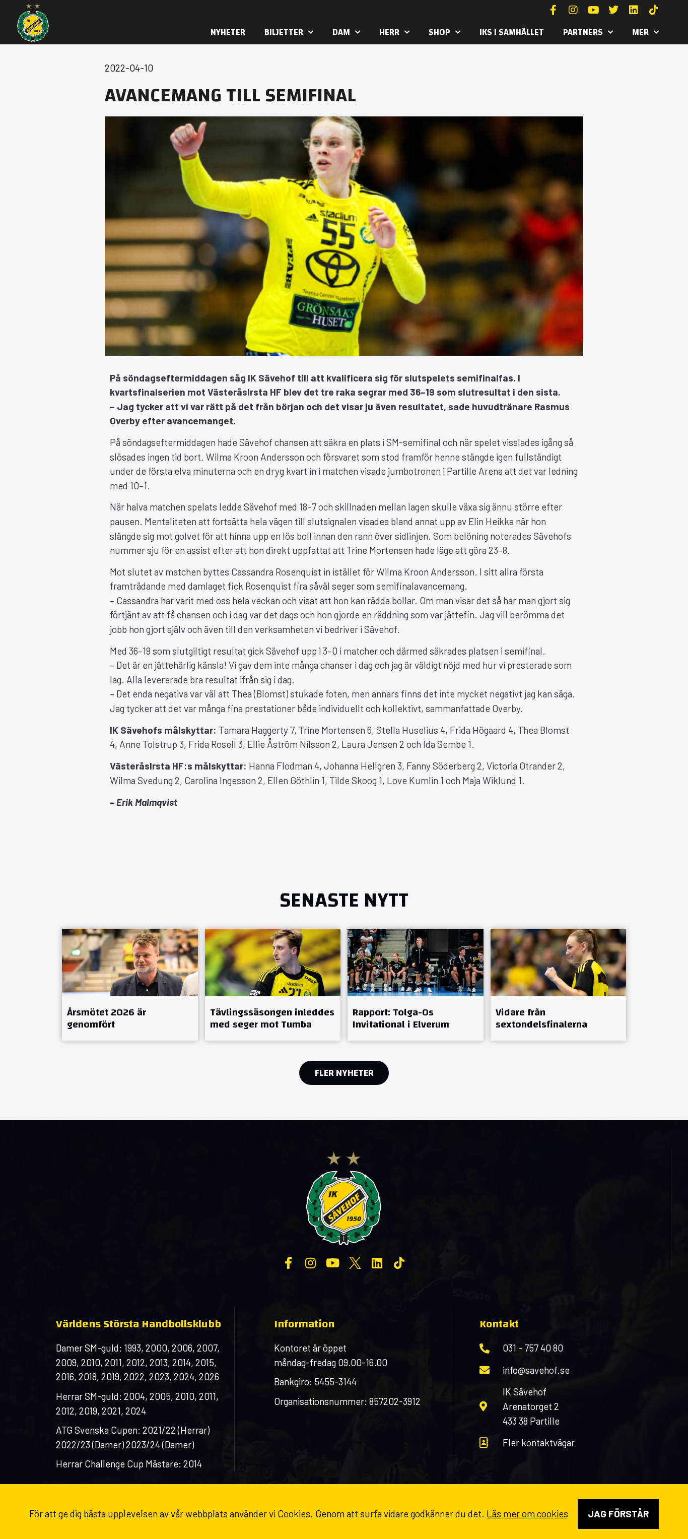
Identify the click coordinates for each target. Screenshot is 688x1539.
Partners (583, 32)
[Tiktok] (654, 10)
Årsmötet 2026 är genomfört (106, 1018)
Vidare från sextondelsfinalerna (541, 1018)
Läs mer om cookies (527, 1513)
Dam (341, 32)
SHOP (439, 32)
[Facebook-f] (553, 10)
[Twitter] (613, 10)
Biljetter (283, 32)
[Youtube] (593, 10)
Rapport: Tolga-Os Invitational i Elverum (401, 1018)
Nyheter (228, 32)
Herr (389, 32)
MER (640, 32)
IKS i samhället (511, 32)
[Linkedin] (634, 10)
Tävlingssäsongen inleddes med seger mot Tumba (272, 1018)
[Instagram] (573, 10)
